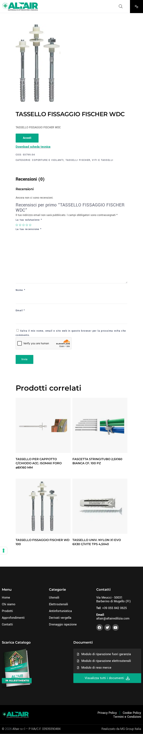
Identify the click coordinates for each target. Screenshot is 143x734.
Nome (20, 290)
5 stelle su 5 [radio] (30, 225)
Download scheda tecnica (33, 147)
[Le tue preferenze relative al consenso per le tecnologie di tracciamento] (3, 550)
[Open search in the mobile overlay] (121, 6)
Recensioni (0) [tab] (30, 179)
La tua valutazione (29, 220)
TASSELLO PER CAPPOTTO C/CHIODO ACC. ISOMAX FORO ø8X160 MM (39, 463)
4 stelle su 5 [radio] (27, 225)
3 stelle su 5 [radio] (23, 225)
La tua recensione (29, 229)
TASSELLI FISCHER (78, 160)
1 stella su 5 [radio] (17, 225)
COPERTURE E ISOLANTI (48, 160)
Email (20, 310)
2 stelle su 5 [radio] (20, 225)
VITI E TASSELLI (102, 160)
